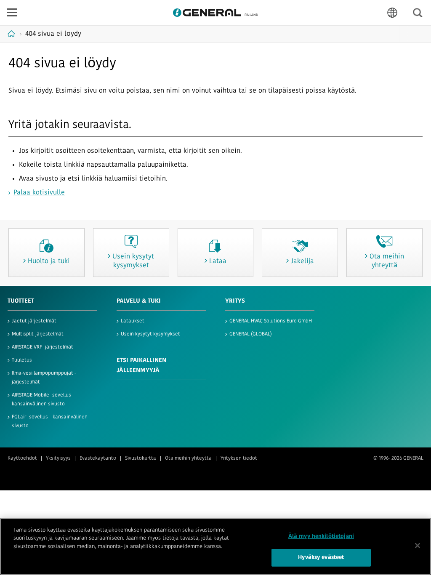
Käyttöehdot (22, 458)
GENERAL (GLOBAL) (250, 334)
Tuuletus (22, 360)
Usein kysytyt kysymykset (150, 334)
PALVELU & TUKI (139, 301)
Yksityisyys (58, 458)
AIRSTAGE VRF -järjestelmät (42, 347)
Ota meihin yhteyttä (188, 458)
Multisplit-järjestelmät (38, 334)
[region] (215, 546)
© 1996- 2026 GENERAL (398, 458)
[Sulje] (417, 545)
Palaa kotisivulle (39, 192)
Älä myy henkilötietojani (321, 536)
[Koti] (12, 33)
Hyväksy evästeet (321, 557)
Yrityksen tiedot (239, 458)
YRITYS (235, 301)
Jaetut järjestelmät (34, 321)
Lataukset (132, 321)
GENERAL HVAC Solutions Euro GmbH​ (270, 321)
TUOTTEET (21, 301)
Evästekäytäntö (98, 458)
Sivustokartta (140, 458)
